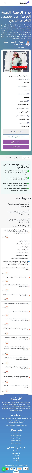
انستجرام (15, 455)
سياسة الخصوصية (16, 438)
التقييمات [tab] (8, 157)
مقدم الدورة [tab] (17, 157)
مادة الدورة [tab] (26, 157)
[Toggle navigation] (5, 3)
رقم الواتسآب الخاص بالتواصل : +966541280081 (15, 418)
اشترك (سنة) (16, 147)
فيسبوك (15, 450)
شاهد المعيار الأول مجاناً (16, 137)
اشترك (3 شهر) (16, 142)
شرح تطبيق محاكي (16, 443)
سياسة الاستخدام (16, 435)
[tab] (16, 233)
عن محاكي (16, 433)
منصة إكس (15, 453)
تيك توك (15, 458)
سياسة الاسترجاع (16, 440)
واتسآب (15, 461)
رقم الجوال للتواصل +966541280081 (16, 425)
